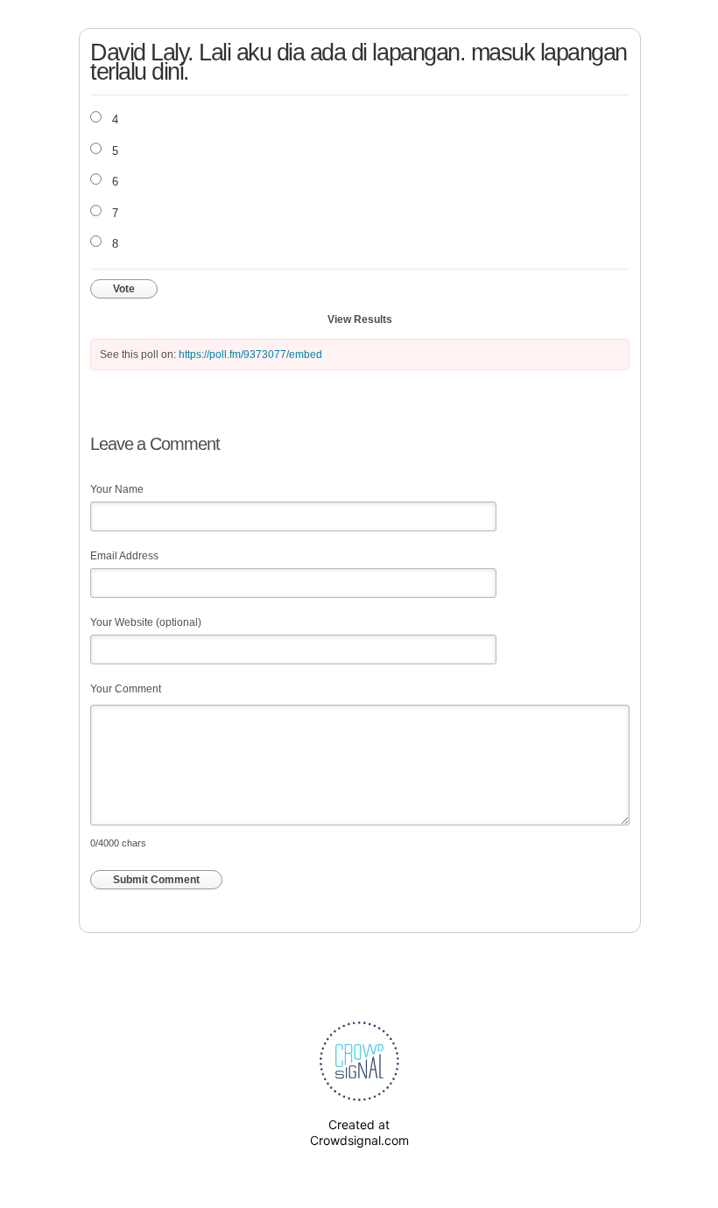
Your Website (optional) (145, 622)
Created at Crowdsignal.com (359, 1132)
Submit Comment (156, 880)
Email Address (124, 556)
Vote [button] (124, 289)
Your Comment (125, 689)
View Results (359, 319)
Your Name (117, 489)
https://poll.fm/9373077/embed (250, 354)
